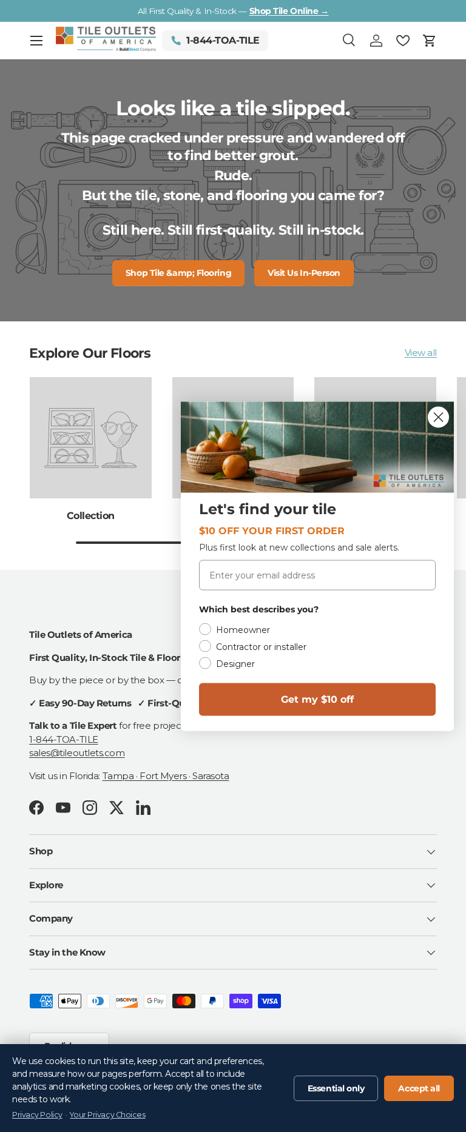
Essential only (336, 1088)
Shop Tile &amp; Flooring (178, 273)
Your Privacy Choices (107, 1114)
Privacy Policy (37, 1114)
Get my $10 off (317, 699)
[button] (429, 40)
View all (421, 352)
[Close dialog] (438, 416)
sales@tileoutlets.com (77, 753)
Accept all (419, 1088)
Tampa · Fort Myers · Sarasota (166, 776)
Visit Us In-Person (304, 273)
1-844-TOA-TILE (63, 739)
